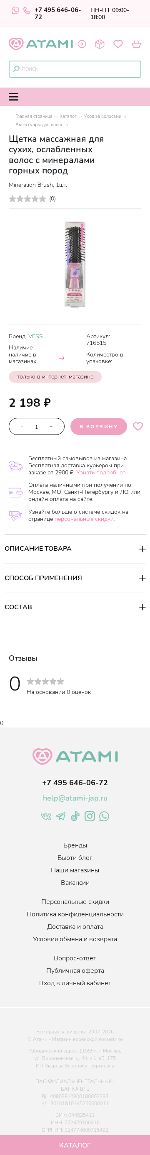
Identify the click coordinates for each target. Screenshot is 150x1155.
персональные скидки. (85, 519)
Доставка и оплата (75, 926)
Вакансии (75, 882)
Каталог (68, 116)
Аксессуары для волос (39, 125)
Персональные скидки (75, 901)
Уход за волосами (102, 116)
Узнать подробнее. (101, 472)
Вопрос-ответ (75, 958)
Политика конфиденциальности (75, 914)
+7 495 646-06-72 (58, 14)
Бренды (75, 845)
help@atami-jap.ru (75, 798)
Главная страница (33, 116)
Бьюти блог (75, 857)
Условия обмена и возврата (75, 939)
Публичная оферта (75, 970)
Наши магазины (75, 870)
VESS (35, 336)
